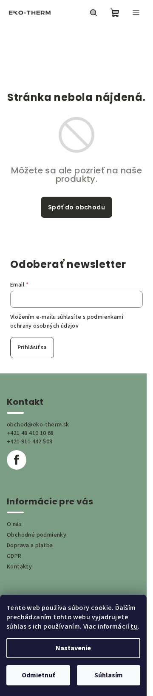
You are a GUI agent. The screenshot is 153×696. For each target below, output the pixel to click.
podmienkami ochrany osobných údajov (66, 321)
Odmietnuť (38, 675)
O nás (14, 524)
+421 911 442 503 (29, 441)
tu (134, 626)
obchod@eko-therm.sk (38, 424)
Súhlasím (108, 675)
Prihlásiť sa (32, 347)
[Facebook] (16, 460)
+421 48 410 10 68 (30, 433)
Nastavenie (73, 648)
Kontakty (19, 566)
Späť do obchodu (76, 207)
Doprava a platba (30, 545)
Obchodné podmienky (36, 535)
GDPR (14, 556)
